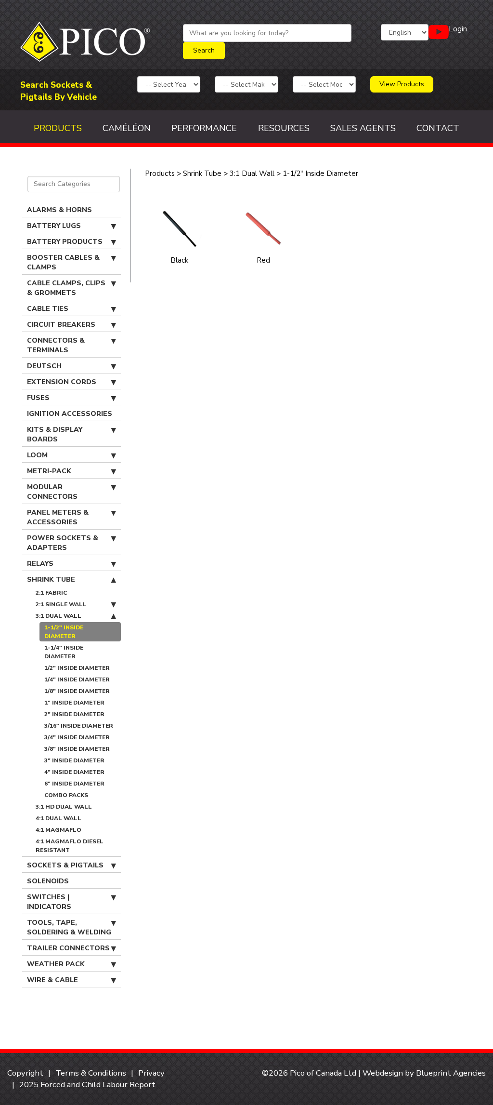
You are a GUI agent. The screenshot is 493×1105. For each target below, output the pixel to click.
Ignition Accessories (69, 413)
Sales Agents (363, 128)
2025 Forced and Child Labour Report (87, 1084)
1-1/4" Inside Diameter (63, 652)
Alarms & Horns (59, 209)
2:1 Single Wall (61, 604)
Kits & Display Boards (54, 434)
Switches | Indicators (49, 901)
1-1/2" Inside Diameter (63, 632)
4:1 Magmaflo (58, 830)
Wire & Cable (52, 980)
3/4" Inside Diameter (77, 737)
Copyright (25, 1072)
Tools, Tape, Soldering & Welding (69, 927)
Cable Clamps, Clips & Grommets (66, 288)
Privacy (151, 1072)
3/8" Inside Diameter (77, 749)
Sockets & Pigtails (65, 865)
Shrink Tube (51, 579)
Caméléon (127, 128)
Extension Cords (61, 381)
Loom (37, 455)
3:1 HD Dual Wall (64, 807)
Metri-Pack (49, 471)
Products (58, 128)
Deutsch (44, 366)
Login (458, 29)
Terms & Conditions (90, 1072)
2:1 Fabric (51, 593)
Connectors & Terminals (56, 345)
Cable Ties (47, 308)
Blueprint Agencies (451, 1072)
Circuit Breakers (61, 324)
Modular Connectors (52, 491)
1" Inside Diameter (74, 702)
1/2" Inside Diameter (77, 668)
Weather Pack (56, 964)
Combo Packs (66, 795)
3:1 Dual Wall (58, 616)
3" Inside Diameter (74, 760)
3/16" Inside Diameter (78, 726)
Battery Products (65, 241)
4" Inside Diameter (74, 772)
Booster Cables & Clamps (63, 262)
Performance (204, 128)
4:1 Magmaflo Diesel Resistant (70, 846)
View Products (401, 84)
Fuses (38, 397)
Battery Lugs (54, 225)
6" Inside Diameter (74, 783)
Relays (40, 563)
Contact (437, 128)
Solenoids (48, 881)
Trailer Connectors (68, 948)
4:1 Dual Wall (58, 818)
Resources (284, 128)
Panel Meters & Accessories (58, 517)
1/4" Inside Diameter (77, 679)
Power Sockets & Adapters (62, 542)
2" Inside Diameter (74, 714)
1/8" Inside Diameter (77, 691)
